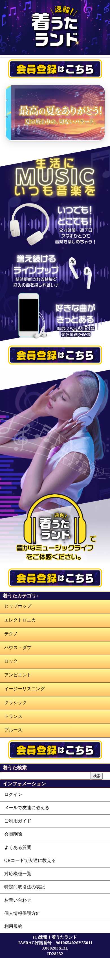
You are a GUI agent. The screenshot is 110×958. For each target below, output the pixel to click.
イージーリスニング (24, 688)
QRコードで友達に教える (30, 860)
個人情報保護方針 (22, 913)
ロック (11, 661)
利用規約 (13, 926)
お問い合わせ (17, 900)
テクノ (11, 633)
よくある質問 (17, 847)
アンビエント (17, 674)
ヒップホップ (17, 606)
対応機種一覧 (17, 873)
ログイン (13, 794)
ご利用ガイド (17, 820)
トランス (13, 716)
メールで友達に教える (26, 807)
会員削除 (13, 834)
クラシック (15, 702)
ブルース (13, 729)
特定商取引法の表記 (24, 886)
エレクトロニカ (20, 620)
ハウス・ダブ (17, 647)
